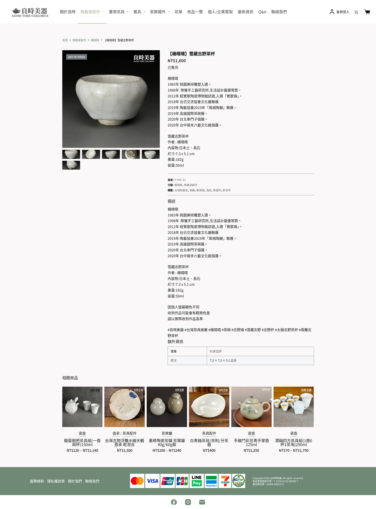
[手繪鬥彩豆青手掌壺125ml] (251, 407)
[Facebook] (174, 502)
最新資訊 (245, 12)
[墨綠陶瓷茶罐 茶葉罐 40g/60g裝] (167, 407)
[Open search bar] (356, 12)
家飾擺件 (158, 12)
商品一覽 (195, 12)
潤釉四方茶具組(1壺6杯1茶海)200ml (293, 442)
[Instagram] (188, 502)
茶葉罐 (167, 433)
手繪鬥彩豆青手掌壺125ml (251, 442)
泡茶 (209, 190)
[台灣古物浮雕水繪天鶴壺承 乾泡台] (124, 407)
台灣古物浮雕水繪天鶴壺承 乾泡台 (124, 442)
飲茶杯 (227, 190)
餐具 (137, 12)
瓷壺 (82, 433)
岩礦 (192, 190)
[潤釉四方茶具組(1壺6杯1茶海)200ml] (294, 407)
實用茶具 (117, 12)
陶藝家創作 (90, 12)
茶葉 (178, 12)
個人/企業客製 (220, 12)
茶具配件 (130, 433)
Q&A (262, 12)
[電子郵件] (202, 502)
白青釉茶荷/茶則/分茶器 (209, 442)
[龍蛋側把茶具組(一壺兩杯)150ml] (82, 407)
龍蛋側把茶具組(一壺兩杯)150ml (82, 442)
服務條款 (37, 481)
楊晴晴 (178, 185)
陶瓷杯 (217, 190)
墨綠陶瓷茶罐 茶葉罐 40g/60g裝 (167, 442)
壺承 (116, 433)
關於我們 (75, 481)
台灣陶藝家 (181, 190)
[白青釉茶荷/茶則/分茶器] (209, 407)
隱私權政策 (56, 481)
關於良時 (68, 12)
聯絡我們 (279, 12)
